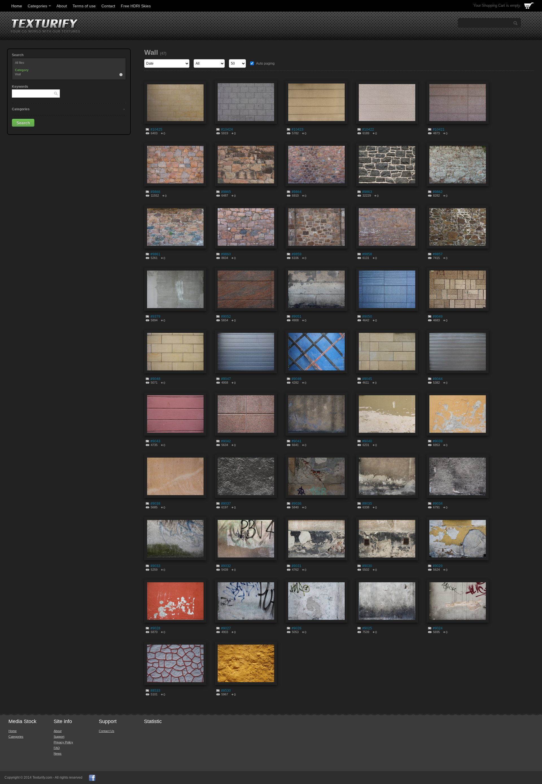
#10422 (368, 129)
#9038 (155, 504)
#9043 (155, 441)
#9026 (296, 628)
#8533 (155, 691)
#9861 (155, 254)
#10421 (439, 129)
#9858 (367, 254)
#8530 (226, 691)
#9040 (367, 441)
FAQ (57, 748)
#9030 (367, 566)
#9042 (226, 441)
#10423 (297, 129)
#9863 (367, 192)
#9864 (296, 192)
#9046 (296, 379)
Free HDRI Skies (136, 6)
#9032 (226, 566)
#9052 (226, 317)
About (61, 6)
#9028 (155, 628)
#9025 (367, 628)
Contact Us (106, 731)
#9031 (296, 566)
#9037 (226, 504)
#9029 (438, 566)
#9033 (155, 566)
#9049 (438, 317)
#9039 (438, 441)
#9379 (155, 317)
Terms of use (84, 6)
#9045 (367, 379)
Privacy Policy (63, 742)
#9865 (226, 192)
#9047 (226, 379)
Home (16, 6)
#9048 (155, 379)
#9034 (438, 504)
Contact (108, 6)
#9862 (438, 192)
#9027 (226, 628)
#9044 (438, 379)
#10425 (156, 129)
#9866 (155, 192)
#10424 (227, 129)
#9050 (367, 317)
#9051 (296, 317)
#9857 (438, 254)
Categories (37, 6)
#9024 (438, 628)
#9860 (226, 254)
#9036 (296, 504)
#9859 (296, 254)
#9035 (367, 504)
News (58, 753)
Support (59, 736)
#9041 (296, 441)
